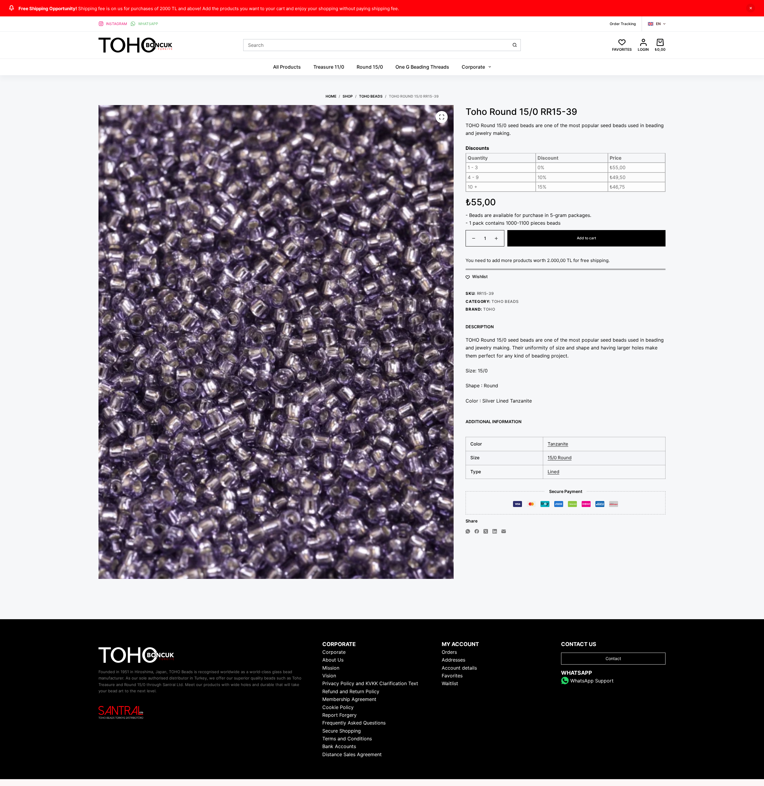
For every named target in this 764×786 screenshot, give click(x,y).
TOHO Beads (505, 301)
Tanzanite (558, 444)
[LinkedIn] (494, 531)
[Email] (503, 531)
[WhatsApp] (468, 531)
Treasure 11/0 (328, 67)
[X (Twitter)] (485, 531)
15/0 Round (560, 458)
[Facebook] (477, 531)
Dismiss (750, 8)
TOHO (489, 309)
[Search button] (515, 45)
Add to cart (586, 238)
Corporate (473, 67)
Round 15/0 (370, 67)
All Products (287, 67)
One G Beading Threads (422, 67)
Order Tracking (623, 23)
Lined (553, 472)
